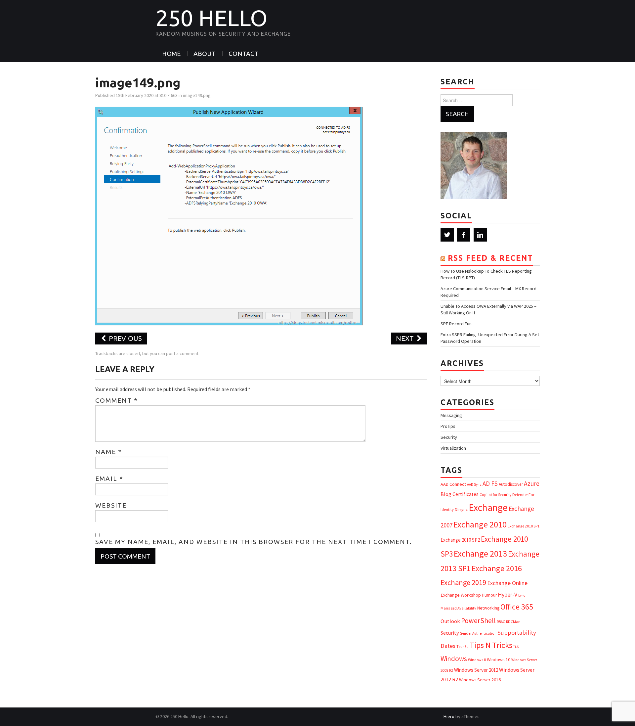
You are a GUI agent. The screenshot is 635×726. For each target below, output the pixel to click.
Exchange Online (507, 583)
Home (171, 53)
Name (108, 451)
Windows (454, 658)
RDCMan (513, 621)
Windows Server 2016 (480, 680)
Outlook (450, 621)
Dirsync (461, 509)
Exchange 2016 (497, 568)
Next (405, 338)
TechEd (462, 646)
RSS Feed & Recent (490, 258)
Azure (531, 483)
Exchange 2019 (463, 582)
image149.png (197, 95)
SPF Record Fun (456, 324)
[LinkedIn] (480, 235)
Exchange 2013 (480, 553)
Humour (489, 595)
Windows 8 (477, 659)
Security (449, 437)
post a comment (182, 353)
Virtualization (453, 448)
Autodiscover (511, 484)
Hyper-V (507, 594)
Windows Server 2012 (476, 670)
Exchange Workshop (461, 595)
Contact (243, 53)
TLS (516, 647)
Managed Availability (458, 608)
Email (109, 478)
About (204, 53)
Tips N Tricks (491, 645)
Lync (521, 595)
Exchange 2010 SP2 (460, 540)
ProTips (448, 426)
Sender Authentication (478, 633)
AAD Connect (453, 484)
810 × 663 (168, 95)
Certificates (465, 494)
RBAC (501, 621)
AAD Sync (474, 484)
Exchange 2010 (480, 524)
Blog (446, 494)
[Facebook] (463, 235)
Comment (116, 400)
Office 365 (516, 607)
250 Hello (211, 17)
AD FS (490, 483)
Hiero (449, 716)
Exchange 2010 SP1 (523, 525)
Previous (124, 338)
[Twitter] (447, 235)
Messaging (451, 415)
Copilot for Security (495, 494)
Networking (488, 608)
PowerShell (478, 620)
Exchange (488, 507)
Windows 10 (498, 659)
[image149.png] (229, 215)
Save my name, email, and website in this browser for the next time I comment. (253, 541)
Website (111, 505)
